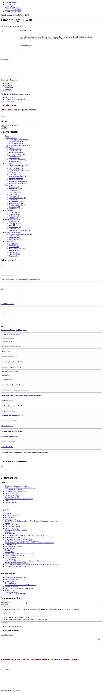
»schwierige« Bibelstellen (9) (18, 181)
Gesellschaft (9, 185)
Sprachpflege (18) (14, 207)
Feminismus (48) (14, 196)
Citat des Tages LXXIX (12, 526)
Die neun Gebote (10, 583)
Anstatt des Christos (11, 557)
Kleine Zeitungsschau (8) (17, 152)
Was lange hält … (10, 581)
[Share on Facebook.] (9, 87)
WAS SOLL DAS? (11, 4)
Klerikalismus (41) (15, 227)
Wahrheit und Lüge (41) (16, 209)
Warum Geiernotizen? (12, 515)
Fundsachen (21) (14, 158)
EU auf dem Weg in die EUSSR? (15, 594)
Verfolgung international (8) (17, 143)
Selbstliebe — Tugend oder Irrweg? (16, 486)
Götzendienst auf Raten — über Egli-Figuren (19, 499)
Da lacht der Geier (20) (16, 167)
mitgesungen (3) (14, 161)
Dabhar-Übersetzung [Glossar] (14, 555)
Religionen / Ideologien (12, 219)
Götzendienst (9, 210)
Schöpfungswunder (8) (16, 178)
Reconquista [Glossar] (12, 592)
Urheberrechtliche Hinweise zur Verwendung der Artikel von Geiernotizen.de (29, 543)
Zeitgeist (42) (13, 256)
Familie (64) (13, 194)
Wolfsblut (8, 532)
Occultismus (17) (14, 212)
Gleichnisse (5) (13, 172)
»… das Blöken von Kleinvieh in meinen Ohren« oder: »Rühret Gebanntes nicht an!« (32, 564)
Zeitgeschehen (9, 241)
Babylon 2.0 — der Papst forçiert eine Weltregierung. (22, 541)
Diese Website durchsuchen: (10, 125)
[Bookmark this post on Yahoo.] (8, 90)
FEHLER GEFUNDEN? (13, 10)
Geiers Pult (8, 163)
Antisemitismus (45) (15, 189)
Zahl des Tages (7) (15, 150)
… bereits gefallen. (11, 544)
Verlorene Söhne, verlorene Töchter (16, 577)
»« (10, 334)
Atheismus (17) (14, 221)
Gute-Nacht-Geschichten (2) (18, 159)
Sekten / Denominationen (13, 232)
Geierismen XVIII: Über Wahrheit (16, 530)
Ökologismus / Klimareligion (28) (19, 230)
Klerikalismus (9, 101)
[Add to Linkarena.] (9, 85)
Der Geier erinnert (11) (16, 169)
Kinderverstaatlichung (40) (17, 201)
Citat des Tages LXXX (12, 497)
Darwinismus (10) (14, 223)
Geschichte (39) (14, 199)
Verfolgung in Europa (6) (17, 141)
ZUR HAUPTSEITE (12, 2)
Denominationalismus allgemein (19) (20, 234)
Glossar (7, 523)
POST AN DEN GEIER (13, 8)
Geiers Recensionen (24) (17, 154)
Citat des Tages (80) (15, 149)
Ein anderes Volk (10, 519)
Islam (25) (12, 225)
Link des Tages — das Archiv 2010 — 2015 (19, 554)
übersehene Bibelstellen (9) (17, 183)
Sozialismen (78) (14, 228)
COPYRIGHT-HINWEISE (14, 11)
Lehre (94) (12, 174)
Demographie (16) (15, 192)
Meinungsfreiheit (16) (16, 203)
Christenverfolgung (11, 138)
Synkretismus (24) (14, 216)
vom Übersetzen (10, 534)
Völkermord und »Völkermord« (15, 537)
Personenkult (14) (14, 214)
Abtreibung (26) (14, 187)
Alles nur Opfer (10, 559)
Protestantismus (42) (15, 239)
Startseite (8, 136)
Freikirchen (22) (14, 236)
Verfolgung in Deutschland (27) (19, 140)
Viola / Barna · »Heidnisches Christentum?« (19, 588)
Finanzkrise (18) (14, 247)
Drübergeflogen (10, 147)
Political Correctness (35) (17, 205)
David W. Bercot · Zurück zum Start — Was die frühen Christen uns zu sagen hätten (31, 521)
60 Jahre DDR (9, 552)
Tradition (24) (13, 218)
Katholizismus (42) (15, 238)
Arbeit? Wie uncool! (11, 548)
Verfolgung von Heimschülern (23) (20, 145)
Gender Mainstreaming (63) (17, 198)
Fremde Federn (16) (15, 156)
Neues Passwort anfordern (13, 626)
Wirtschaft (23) (13, 252)
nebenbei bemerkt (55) (16, 179)
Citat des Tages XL (11, 502)
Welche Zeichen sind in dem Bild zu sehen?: (17, 617)
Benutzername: (6, 602)
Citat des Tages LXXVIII (13, 493)
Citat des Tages (9, 97)
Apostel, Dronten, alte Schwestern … (17, 563)
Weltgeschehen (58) (15, 250)
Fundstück (8, 514)
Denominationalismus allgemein (15, 99)
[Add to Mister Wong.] (7, 83)
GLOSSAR (8, 6)
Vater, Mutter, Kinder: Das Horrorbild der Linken (20, 585)
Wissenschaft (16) (14, 254)
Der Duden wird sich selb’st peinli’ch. (17, 566)
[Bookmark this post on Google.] (8, 89)
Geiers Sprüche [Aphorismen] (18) (20, 170)
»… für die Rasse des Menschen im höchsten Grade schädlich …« (26, 535)
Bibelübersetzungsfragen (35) (18, 165)
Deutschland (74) (14, 243)
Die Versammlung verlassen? (14, 490)
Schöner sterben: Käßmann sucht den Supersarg (20, 488)
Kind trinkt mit (9, 517)
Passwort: (4, 605)
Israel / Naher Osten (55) (17, 248)
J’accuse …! (9, 500)
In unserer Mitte (10, 590)
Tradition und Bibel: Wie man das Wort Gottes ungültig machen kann (27, 561)
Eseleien (7, 550)
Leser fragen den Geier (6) (17, 176)
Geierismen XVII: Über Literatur (15, 491)
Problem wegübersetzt (12, 495)
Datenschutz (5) (14, 190)
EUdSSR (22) (13, 245)
